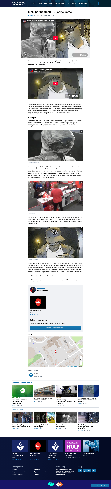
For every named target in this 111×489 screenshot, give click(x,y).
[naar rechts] (81, 362)
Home (33, 3)
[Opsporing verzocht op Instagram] (85, 470)
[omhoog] (81, 357)
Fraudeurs (48, 3)
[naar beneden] (81, 364)
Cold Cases (72, 3)
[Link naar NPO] (59, 484)
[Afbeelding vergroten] (81, 131)
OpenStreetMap (74, 366)
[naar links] (81, 359)
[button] (55, 351)
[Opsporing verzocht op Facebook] (80, 470)
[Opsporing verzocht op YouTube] (89, 470)
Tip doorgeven (84, 3)
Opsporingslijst (60, 3)
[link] (41, 375)
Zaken (40, 3)
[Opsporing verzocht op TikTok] (94, 470)
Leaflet (68, 366)
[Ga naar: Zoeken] (97, 3)
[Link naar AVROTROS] (51, 484)
